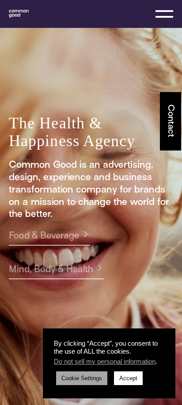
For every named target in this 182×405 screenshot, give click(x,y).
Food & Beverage (44, 236)
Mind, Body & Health (51, 270)
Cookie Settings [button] (81, 378)
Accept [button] (128, 378)
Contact (170, 120)
